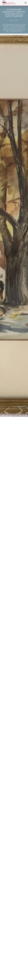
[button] (25, 3)
